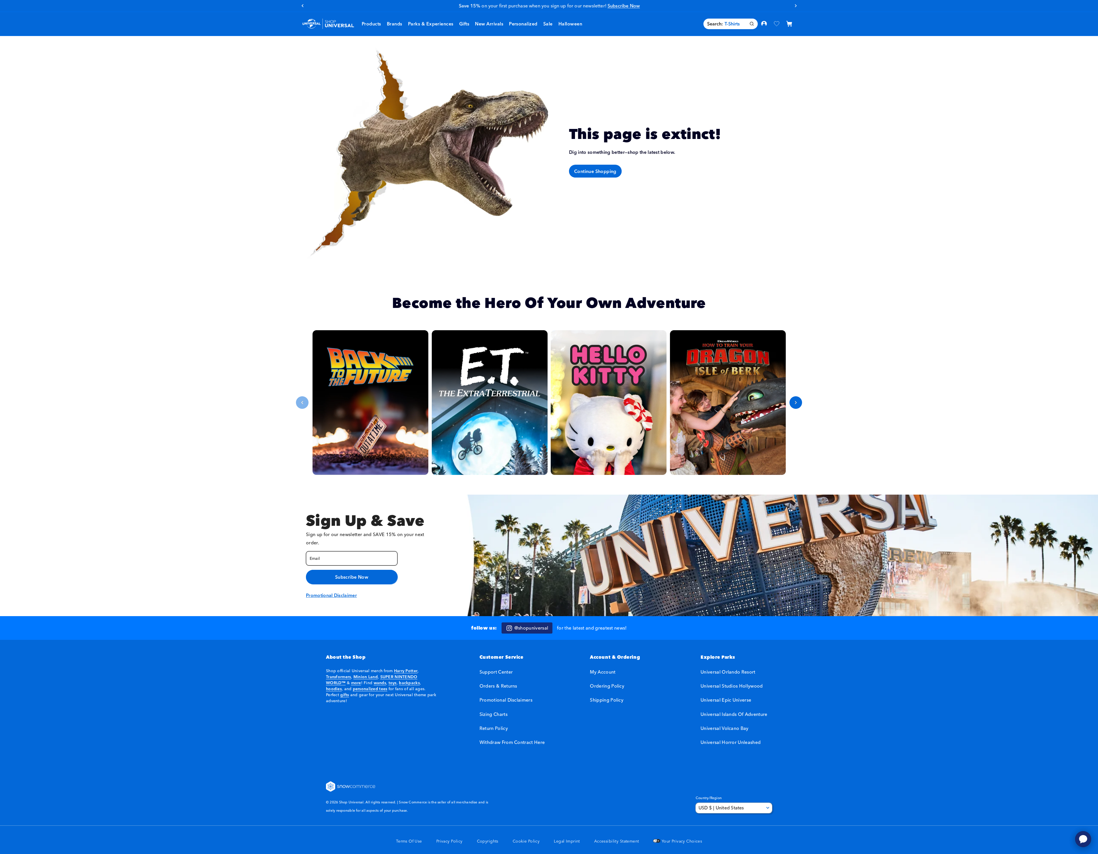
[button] (394, 24)
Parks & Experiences (430, 24)
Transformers (338, 676)
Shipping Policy (606, 700)
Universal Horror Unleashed (731, 742)
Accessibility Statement (616, 841)
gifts (344, 694)
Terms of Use (409, 841)
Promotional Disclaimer (331, 595)
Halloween (570, 24)
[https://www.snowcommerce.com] (351, 786)
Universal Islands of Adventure (734, 714)
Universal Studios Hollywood (732, 686)
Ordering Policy (607, 686)
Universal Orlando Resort (728, 672)
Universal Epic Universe (726, 700)
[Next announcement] (795, 5)
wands (380, 682)
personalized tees (370, 688)
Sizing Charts (494, 714)
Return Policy (494, 728)
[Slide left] (302, 402)
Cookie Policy (526, 841)
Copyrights (487, 841)
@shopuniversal (531, 628)
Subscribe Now (351, 577)
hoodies (334, 688)
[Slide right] (795, 402)
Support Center (496, 672)
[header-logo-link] (328, 24)
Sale (548, 24)
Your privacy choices (681, 841)
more (356, 682)
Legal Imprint (567, 841)
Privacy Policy (449, 841)
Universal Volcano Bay (725, 728)
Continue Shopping (595, 171)
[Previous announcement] (302, 5)
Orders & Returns (498, 686)
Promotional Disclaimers (506, 700)
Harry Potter (405, 670)
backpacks (409, 682)
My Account (602, 672)
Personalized (523, 24)
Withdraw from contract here (512, 742)
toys (393, 682)
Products (371, 24)
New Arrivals (489, 24)
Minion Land (365, 676)
